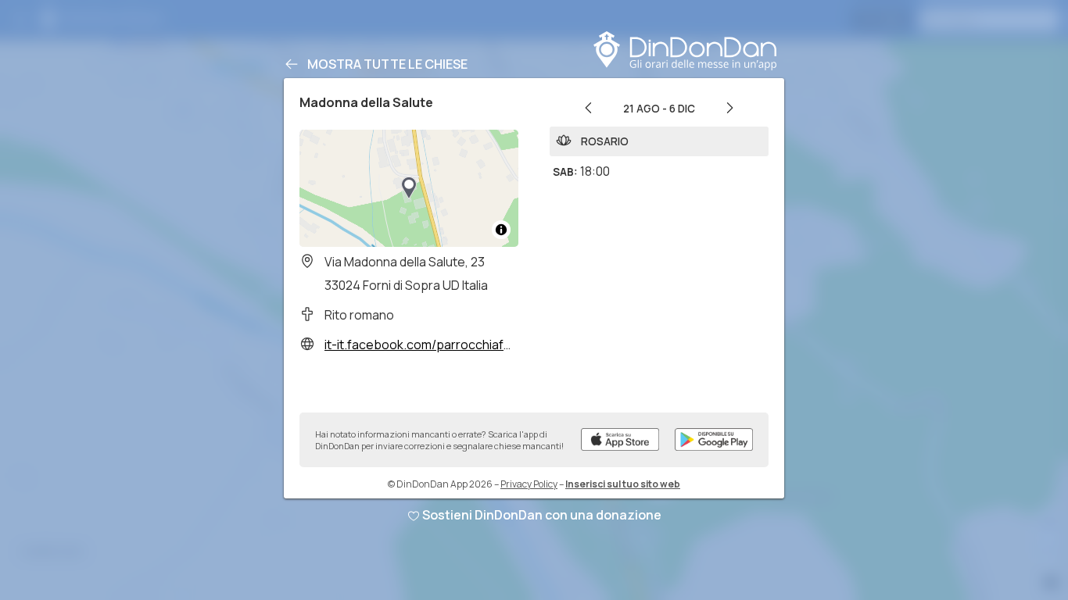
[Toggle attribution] (501, 229)
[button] (409, 188)
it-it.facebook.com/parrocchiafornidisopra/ (449, 344)
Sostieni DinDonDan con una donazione (541, 514)
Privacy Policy (528, 484)
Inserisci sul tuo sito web (622, 484)
